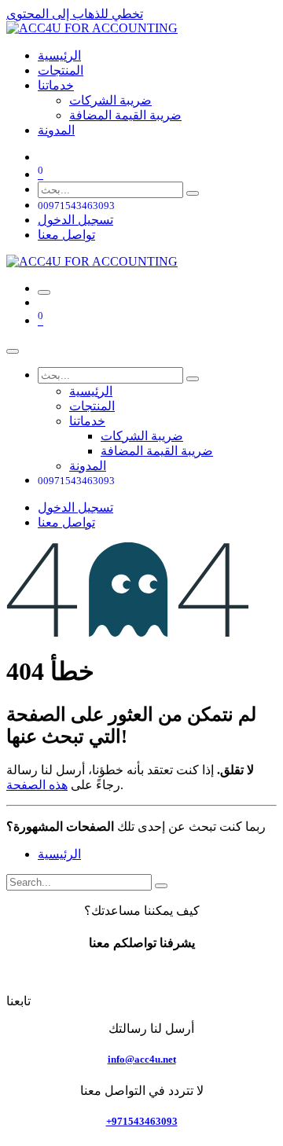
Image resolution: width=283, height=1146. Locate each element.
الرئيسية (59, 854)
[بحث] (192, 193)
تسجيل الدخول (75, 219)
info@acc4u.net (142, 1059)
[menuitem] (59, 55)
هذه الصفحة (37, 785)
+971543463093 (142, 1121)
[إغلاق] (12, 351)
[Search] (161, 885)
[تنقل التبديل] (44, 292)
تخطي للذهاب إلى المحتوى (74, 13)
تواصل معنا (66, 234)
